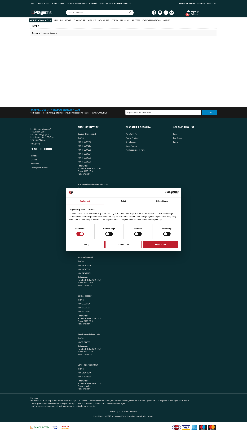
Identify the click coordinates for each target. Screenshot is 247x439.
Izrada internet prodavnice (136, 416)
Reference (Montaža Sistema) (86, 3)
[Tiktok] (166, 12)
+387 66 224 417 (84, 312)
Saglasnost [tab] (85, 201)
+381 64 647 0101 (84, 273)
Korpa (175, 134)
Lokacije (54, 3)
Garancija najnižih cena (39, 168)
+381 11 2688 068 (84, 158)
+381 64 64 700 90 (84, 373)
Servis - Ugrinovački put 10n (88, 365)
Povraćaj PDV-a (131, 134)
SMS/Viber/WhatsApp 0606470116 (118, 3)
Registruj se (211, 3)
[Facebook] (154, 12)
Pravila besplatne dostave (135, 150)
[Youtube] (171, 12)
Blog (47, 3)
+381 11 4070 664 (84, 377)
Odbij (86, 244)
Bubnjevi (92, 20)
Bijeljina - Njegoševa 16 (86, 296)
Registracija (177, 138)
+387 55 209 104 (84, 304)
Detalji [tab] (123, 201)
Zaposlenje (70, 3)
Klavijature (79, 20)
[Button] (130, 12)
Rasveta (136, 20)
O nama (61, 3)
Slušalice (125, 20)
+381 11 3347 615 (84, 146)
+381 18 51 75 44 (84, 269)
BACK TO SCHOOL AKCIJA (41, 20)
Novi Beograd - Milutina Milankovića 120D (93, 184)
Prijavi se (202, 3)
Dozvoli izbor (124, 244)
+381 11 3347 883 (84, 150)
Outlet (167, 20)
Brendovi (41, 3)
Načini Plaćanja (131, 146)
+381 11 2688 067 (84, 154)
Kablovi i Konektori (151, 20)
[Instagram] (160, 12)
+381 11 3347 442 (84, 142)
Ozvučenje (104, 20)
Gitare (68, 20)
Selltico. (151, 416)
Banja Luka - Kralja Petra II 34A (89, 334)
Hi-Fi (56, 20)
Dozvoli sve (160, 244)
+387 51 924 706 (84, 342)
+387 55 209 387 (84, 308)
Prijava (175, 142)
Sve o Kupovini (131, 142)
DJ (61, 20)
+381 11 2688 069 (84, 162)
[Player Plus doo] (41, 12)
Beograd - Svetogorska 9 (87, 134)
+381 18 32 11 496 (84, 265)
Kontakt (101, 3)
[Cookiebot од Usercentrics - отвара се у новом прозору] (167, 193)
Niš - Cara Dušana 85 (85, 257)
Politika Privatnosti (132, 138)
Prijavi (210, 112)
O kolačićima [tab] (162, 201)
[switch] (109, 234)
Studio (114, 20)
